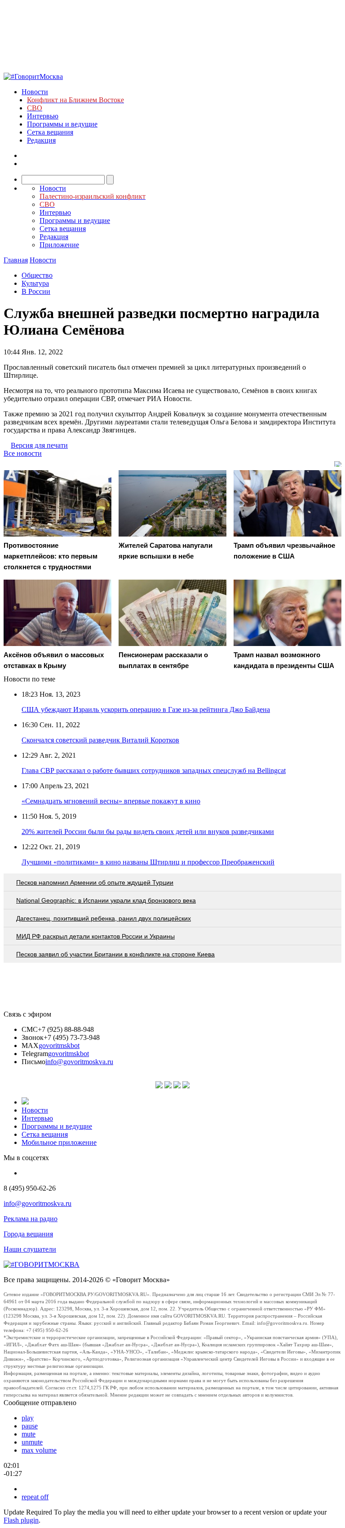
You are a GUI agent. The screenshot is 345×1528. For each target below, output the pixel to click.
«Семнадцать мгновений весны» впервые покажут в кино (111, 801)
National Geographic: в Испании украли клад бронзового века (106, 900)
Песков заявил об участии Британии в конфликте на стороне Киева (115, 954)
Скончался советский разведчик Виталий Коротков (100, 740)
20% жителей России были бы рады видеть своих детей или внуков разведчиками (148, 831)
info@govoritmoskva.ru (79, 1061)
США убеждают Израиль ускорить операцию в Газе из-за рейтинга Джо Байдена (146, 709)
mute (28, 1434)
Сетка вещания (50, 132)
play (28, 1418)
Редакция (41, 140)
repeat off (35, 1497)
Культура (35, 283)
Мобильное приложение (59, 1142)
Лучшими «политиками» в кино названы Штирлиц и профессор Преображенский (148, 862)
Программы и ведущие (62, 124)
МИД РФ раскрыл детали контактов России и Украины (95, 936)
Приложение (59, 245)
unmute (32, 1442)
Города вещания (28, 1234)
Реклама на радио (31, 1218)
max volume (39, 1450)
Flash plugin (21, 1520)
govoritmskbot (59, 1045)
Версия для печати (39, 445)
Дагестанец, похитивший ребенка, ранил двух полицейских (103, 918)
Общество (37, 275)
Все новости (23, 453)
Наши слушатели (30, 1249)
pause (30, 1426)
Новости (35, 92)
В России (36, 291)
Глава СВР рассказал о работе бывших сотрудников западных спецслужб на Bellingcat (154, 770)
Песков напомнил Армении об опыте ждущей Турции (94, 882)
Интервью (42, 116)
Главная (16, 260)
